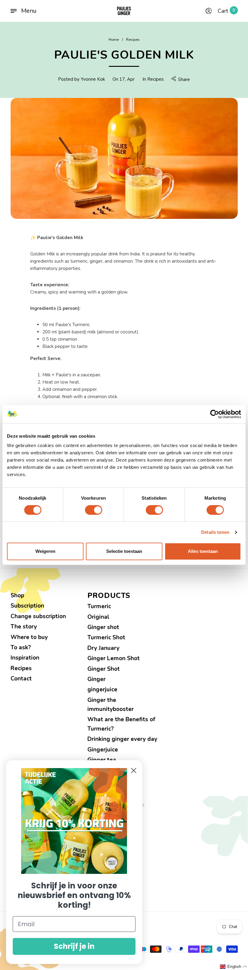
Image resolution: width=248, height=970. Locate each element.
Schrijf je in (74, 946)
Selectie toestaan (124, 551)
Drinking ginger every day (122, 739)
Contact (21, 679)
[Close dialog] (133, 770)
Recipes (155, 79)
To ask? (21, 647)
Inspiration (25, 658)
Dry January (103, 648)
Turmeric (99, 606)
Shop (17, 595)
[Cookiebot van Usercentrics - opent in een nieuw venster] (214, 414)
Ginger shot (103, 627)
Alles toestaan (203, 551)
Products (108, 595)
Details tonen (215, 532)
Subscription (27, 606)
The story (24, 627)
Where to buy (29, 637)
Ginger (96, 679)
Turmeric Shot (106, 637)
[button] (233, 966)
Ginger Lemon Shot (113, 658)
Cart (226, 11)
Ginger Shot (103, 669)
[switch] (93, 510)
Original (98, 617)
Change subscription (38, 616)
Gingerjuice (102, 750)
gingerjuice (102, 689)
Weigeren (45, 551)
